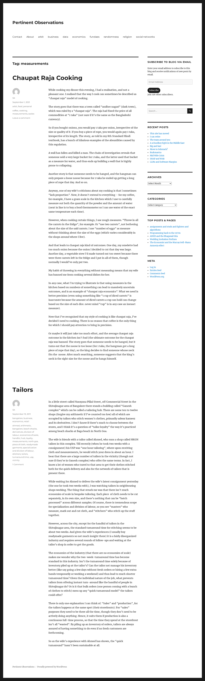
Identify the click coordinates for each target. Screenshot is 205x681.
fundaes (94, 36)
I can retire (155, 136)
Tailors (22, 389)
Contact (17, 36)
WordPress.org (157, 276)
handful (16, 438)
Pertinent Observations (37, 22)
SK (13, 98)
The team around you (160, 140)
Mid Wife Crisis (157, 155)
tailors (25, 454)
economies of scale (29, 435)
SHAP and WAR (157, 159)
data (65, 36)
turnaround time (20, 457)
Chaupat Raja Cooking (47, 77)
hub (23, 438)
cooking (23, 110)
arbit (41, 36)
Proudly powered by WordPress (52, 667)
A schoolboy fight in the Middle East (167, 143)
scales (31, 113)
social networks (145, 36)
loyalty (29, 438)
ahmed (16, 425)
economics (79, 36)
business (53, 36)
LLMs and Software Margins (163, 162)
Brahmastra (155, 152)
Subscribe (154, 90)
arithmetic (26, 425)
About (30, 36)
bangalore (17, 418)
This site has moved (159, 133)
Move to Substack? (159, 149)
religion (127, 36)
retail (26, 421)
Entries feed (155, 270)
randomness (111, 36)
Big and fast (155, 146)
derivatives (17, 432)
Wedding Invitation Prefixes (163, 239)
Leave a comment (21, 118)
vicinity (16, 460)
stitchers (16, 454)
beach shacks (30, 429)
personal (27, 106)
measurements (19, 113)
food (20, 106)
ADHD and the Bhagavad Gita (164, 236)
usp (31, 457)
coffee (15, 110)
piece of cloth (19, 444)
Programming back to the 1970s (165, 233)
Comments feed (157, 273)
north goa (33, 441)
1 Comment (18, 464)
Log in (153, 267)
